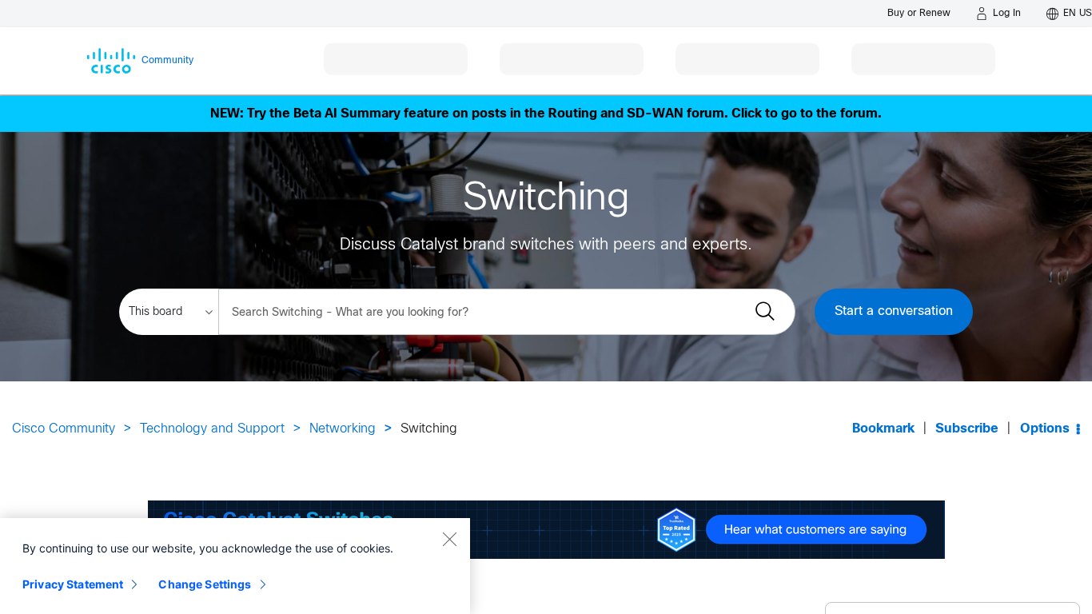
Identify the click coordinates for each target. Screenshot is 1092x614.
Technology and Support (212, 429)
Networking (342, 429)
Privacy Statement (72, 584)
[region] (235, 566)
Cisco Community (63, 429)
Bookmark (883, 429)
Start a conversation (894, 311)
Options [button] (1045, 429)
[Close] (449, 539)
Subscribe (966, 429)
